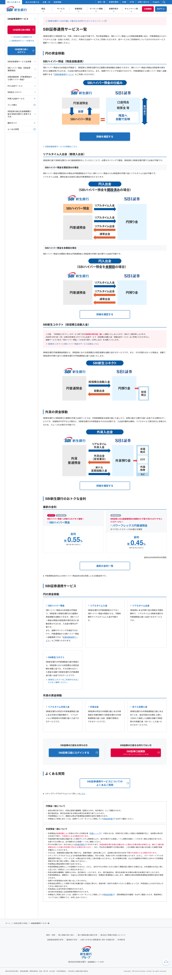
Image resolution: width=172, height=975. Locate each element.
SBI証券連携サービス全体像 (19, 61)
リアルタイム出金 (140, 605)
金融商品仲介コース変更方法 (22, 40)
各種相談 (78, 9)
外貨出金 (94, 706)
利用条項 (121, 940)
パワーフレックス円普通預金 (129, 525)
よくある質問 (13, 129)
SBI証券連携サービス (18, 18)
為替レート (94, 833)
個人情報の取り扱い (66, 935)
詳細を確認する (104, 136)
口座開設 (148, 9)
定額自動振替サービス (63, 74)
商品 (43, 9)
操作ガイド (12, 123)
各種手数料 (114, 2)
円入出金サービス (15, 85)
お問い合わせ (143, 2)
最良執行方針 (72, 940)
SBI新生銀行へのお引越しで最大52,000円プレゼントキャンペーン (76, 21)
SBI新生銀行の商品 (20, 923)
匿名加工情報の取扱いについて (113, 935)
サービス (61, 9)
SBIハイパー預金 (59, 521)
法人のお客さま (32, 2)
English (156, 2)
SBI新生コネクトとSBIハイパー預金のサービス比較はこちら (73, 344)
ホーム (7, 923)
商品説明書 (108, 818)
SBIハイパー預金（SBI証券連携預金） (19, 69)
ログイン (161, 9)
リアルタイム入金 (98, 605)
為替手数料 (80, 844)
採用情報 (57, 2)
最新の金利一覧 (104, 566)
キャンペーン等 (131, 9)
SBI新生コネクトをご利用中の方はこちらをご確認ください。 (63, 679)
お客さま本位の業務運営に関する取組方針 (97, 940)
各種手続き (113, 9)
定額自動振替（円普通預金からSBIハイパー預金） (20, 78)
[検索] (164, 2)
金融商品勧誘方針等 (55, 940)
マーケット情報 (96, 9)
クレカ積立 (12, 104)
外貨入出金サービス (16, 98)
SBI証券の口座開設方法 (22, 37)
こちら (82, 793)
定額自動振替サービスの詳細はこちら (61, 146)
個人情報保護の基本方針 (87, 935)
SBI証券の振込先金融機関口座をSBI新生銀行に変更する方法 (19, 114)
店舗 (124, 2)
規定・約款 (50, 935)
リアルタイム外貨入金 (58, 706)
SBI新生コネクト (56, 657)
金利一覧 (101, 2)
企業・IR (46, 2)
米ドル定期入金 (139, 706)
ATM (132, 2)
